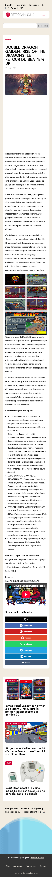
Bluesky (8, 4)
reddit (28, 638)
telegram (28, 650)
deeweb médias (37, 857)
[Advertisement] (26, 123)
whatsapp (27, 644)
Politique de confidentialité (26, 873)
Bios (7, 866)
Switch (21, 563)
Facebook (34, 4)
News (8, 39)
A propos (17, 866)
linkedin (27, 656)
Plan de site (30, 866)
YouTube (12, 8)
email (27, 662)
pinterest (28, 631)
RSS (21, 8)
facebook (28, 625)
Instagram (20, 4)
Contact (42, 866)
